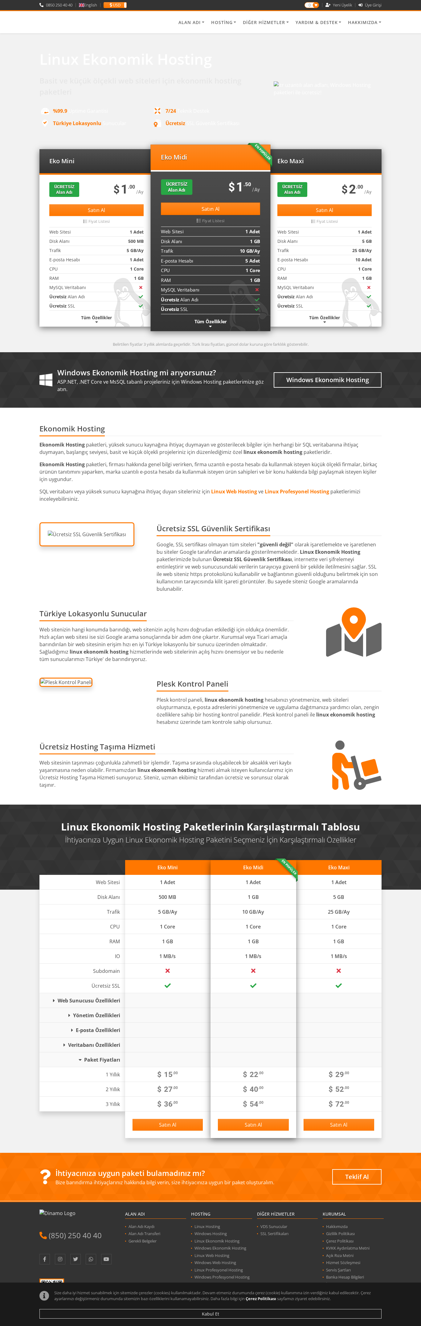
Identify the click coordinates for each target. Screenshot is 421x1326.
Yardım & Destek (317, 22)
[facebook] (44, 1259)
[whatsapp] (91, 1259)
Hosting (222, 22)
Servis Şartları (338, 1270)
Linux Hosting (207, 1226)
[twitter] (75, 1259)
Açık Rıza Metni (340, 1255)
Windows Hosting (210, 1233)
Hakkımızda (363, 22)
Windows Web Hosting (215, 1262)
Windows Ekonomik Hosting (327, 380)
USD (116, 5)
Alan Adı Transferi (144, 1233)
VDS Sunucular (273, 1226)
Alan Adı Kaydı (141, 1226)
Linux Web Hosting (211, 1255)
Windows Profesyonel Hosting (222, 1277)
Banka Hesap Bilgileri (345, 1277)
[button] (115, 5)
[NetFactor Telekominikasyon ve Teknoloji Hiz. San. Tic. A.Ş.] (71, 22)
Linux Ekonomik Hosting (216, 1241)
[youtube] (106, 1259)
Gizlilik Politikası (340, 1233)
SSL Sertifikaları (274, 1233)
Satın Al (96, 210)
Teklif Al (357, 1177)
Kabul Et (210, 1314)
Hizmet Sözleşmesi (343, 1262)
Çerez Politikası (261, 1298)
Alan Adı (189, 22)
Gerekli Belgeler (143, 1241)
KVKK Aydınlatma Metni (348, 1248)
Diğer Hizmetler (264, 22)
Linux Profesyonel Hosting (218, 1270)
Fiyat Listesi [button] (99, 221)
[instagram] (60, 1259)
